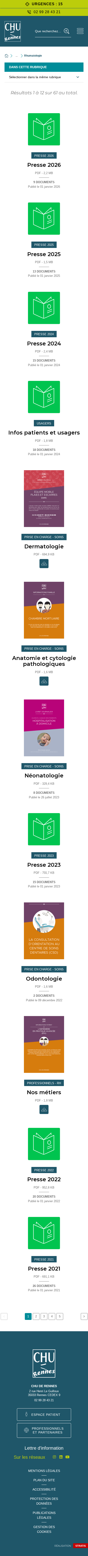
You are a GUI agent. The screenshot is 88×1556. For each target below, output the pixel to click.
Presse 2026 (44, 165)
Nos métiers (44, 1092)
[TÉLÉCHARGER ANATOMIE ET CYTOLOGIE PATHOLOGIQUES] (44, 681)
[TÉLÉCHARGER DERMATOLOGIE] (44, 563)
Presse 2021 (44, 1268)
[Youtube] (67, 1457)
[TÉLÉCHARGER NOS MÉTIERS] (44, 1109)
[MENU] (80, 31)
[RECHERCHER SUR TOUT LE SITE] (66, 31)
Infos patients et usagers (44, 432)
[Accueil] (7, 56)
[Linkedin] (61, 1457)
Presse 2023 (44, 865)
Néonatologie (44, 775)
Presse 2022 (44, 1179)
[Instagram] (54, 1457)
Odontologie (44, 978)
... (17, 55)
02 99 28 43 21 (44, 1400)
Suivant (84, 1316)
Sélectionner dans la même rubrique (35, 77)
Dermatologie (44, 546)
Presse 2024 (44, 343)
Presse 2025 (44, 254)
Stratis (80, 1545)
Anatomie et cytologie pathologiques (44, 661)
